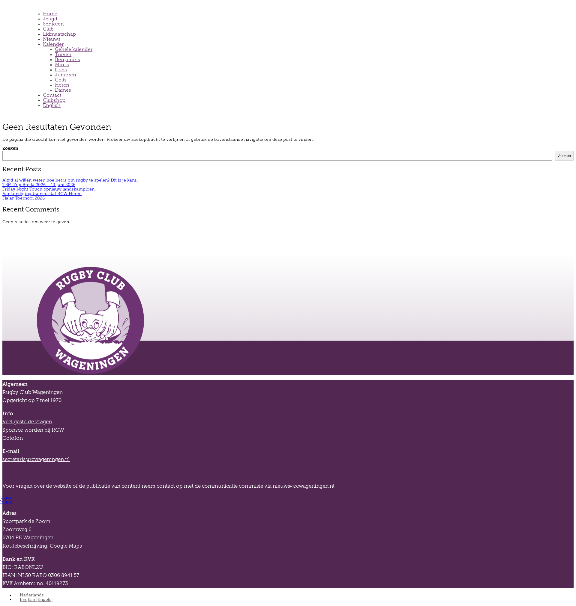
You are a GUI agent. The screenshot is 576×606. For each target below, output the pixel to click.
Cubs (61, 69)
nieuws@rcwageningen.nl (303, 486)
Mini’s (62, 64)
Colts (61, 79)
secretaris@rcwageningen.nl (36, 459)
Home (50, 13)
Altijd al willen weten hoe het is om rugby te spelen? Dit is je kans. (70, 180)
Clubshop (54, 100)
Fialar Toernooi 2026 (23, 198)
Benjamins (67, 59)
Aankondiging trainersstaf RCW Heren (42, 193)
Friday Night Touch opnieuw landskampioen (48, 189)
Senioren (53, 23)
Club (48, 28)
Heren (62, 84)
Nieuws (52, 39)
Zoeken (10, 148)
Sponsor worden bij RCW (33, 430)
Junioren (65, 74)
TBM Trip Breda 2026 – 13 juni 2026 (38, 184)
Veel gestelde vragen (27, 421)
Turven (63, 54)
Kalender (53, 44)
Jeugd (50, 18)
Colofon (12, 438)
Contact (52, 95)
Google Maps (66, 546)
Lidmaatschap (59, 34)
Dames (63, 90)
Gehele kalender (73, 49)
